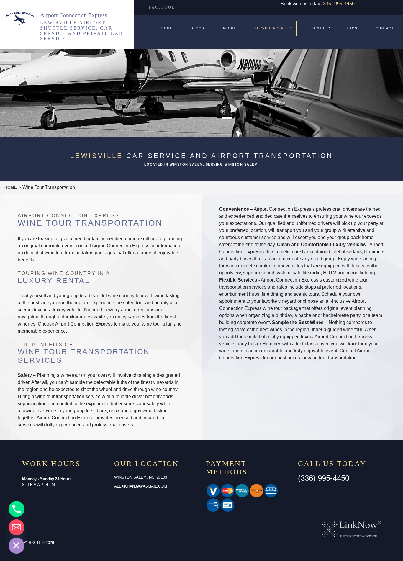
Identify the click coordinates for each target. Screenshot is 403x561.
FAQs (352, 28)
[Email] (16, 527)
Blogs (197, 28)
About (229, 28)
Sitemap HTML (40, 485)
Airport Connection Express (73, 15)
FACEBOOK (162, 7)
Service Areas (270, 28)
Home (167, 28)
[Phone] (16, 509)
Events (317, 28)
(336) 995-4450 (338, 3)
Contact (385, 28)
